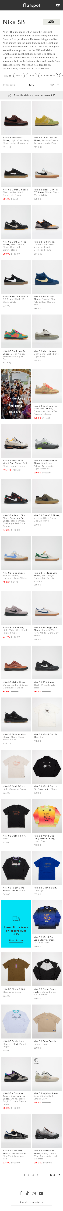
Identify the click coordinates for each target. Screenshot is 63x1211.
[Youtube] (41, 1193)
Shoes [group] (19, 76)
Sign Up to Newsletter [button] (31, 1202)
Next (53, 1174)
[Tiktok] (27, 1193)
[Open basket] (58, 5)
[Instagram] (34, 1193)
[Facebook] (21, 1193)
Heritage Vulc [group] (48, 76)
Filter (31, 84)
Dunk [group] (31, 76)
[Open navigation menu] (4, 5)
